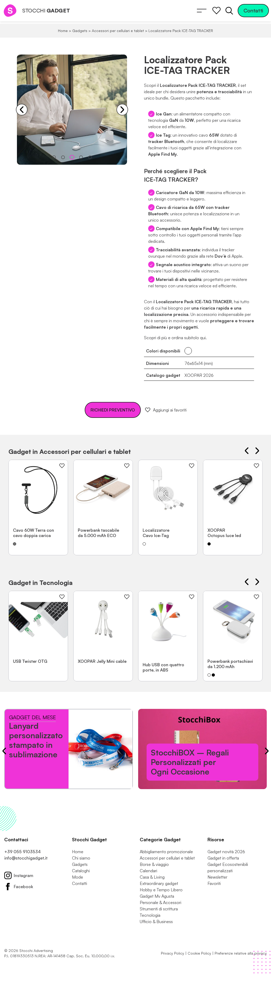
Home (63, 30)
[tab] (54, 157)
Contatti (253, 10)
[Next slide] (122, 109)
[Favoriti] (216, 10)
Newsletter (217, 877)
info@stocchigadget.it (25, 858)
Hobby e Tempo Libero (161, 889)
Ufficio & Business (156, 921)
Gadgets (79, 30)
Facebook (23, 886)
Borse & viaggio (154, 864)
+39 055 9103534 (22, 851)
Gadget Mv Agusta (157, 896)
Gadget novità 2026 (226, 851)
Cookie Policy (199, 953)
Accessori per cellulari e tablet (118, 30)
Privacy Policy (172, 953)
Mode (77, 877)
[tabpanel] (72, 110)
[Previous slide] (22, 109)
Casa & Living (152, 877)
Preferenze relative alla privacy (241, 953)
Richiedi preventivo (113, 410)
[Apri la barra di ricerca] (229, 10)
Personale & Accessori (160, 902)
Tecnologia (150, 915)
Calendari (148, 870)
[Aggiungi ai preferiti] (62, 466)
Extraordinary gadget (159, 883)
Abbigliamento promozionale (166, 851)
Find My (211, 228)
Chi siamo (81, 858)
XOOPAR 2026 (199, 375)
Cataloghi (81, 870)
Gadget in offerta (223, 858)
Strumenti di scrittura (159, 908)
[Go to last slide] (246, 450)
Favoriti (214, 883)
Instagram (23, 875)
